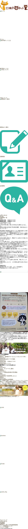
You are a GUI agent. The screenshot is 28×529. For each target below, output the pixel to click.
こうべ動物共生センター (6, 526)
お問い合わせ (3, 215)
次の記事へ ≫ (3, 342)
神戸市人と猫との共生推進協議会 (9, 524)
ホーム (2, 39)
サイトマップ (3, 520)
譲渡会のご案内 (4, 127)
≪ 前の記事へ (3, 341)
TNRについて (3, 98)
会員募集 (2, 186)
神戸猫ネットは (4, 68)
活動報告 (2, 156)
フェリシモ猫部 (4, 527)
